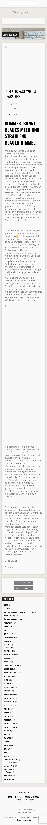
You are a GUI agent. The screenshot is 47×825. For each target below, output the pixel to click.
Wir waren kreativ (24, 583)
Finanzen (8, 651)
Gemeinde (8, 669)
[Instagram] (25, 805)
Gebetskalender (11, 665)
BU (5, 630)
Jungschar (9, 687)
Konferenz (9, 698)
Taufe (7, 752)
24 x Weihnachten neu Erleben (18, 612)
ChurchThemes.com (23, 820)
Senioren (8, 745)
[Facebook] (22, 805)
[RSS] (19, 805)
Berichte (8, 627)
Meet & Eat (10, 647)
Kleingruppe (10, 694)
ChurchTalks (11, 762)
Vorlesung (9, 766)
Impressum (17, 799)
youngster (9, 779)
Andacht (8, 623)
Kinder (7, 691)
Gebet (6, 662)
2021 (6, 608)
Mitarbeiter (9, 723)
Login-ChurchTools (32, 796)
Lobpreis (8, 705)
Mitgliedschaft (11, 727)
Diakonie (8, 641)
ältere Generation (13, 619)
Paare (7, 734)
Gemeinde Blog (10, 34)
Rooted (7, 738)
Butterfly (8, 634)
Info (6, 680)
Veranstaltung (11, 760)
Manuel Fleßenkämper (18, 109)
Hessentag (9, 676)
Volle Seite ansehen (23, 792)
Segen (7, 742)
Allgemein (13, 114)
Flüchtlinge (10, 654)
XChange (8, 775)
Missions (8, 720)
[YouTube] (28, 805)
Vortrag (8, 769)
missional (9, 716)
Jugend (7, 683)
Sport (7, 749)
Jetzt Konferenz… (22, 588)
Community (9, 637)
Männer (8, 709)
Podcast (9, 772)
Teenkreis (8, 756)
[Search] (40, 4)
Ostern (7, 731)
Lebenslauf (9, 702)
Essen (6, 645)
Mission (7, 712)
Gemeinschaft (10, 673)
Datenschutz (29, 799)
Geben (7, 658)
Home (10, 796)
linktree (18, 796)
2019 (6, 605)
